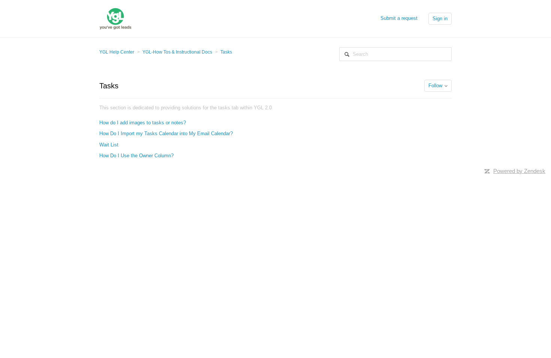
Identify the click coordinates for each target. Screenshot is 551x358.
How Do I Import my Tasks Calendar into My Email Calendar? (166, 133)
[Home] (115, 18)
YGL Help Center (116, 52)
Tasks (226, 52)
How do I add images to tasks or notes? (142, 122)
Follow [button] (435, 85)
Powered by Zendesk (519, 171)
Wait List (108, 145)
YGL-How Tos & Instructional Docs (177, 52)
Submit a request (399, 18)
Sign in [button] (440, 18)
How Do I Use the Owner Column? (136, 155)
